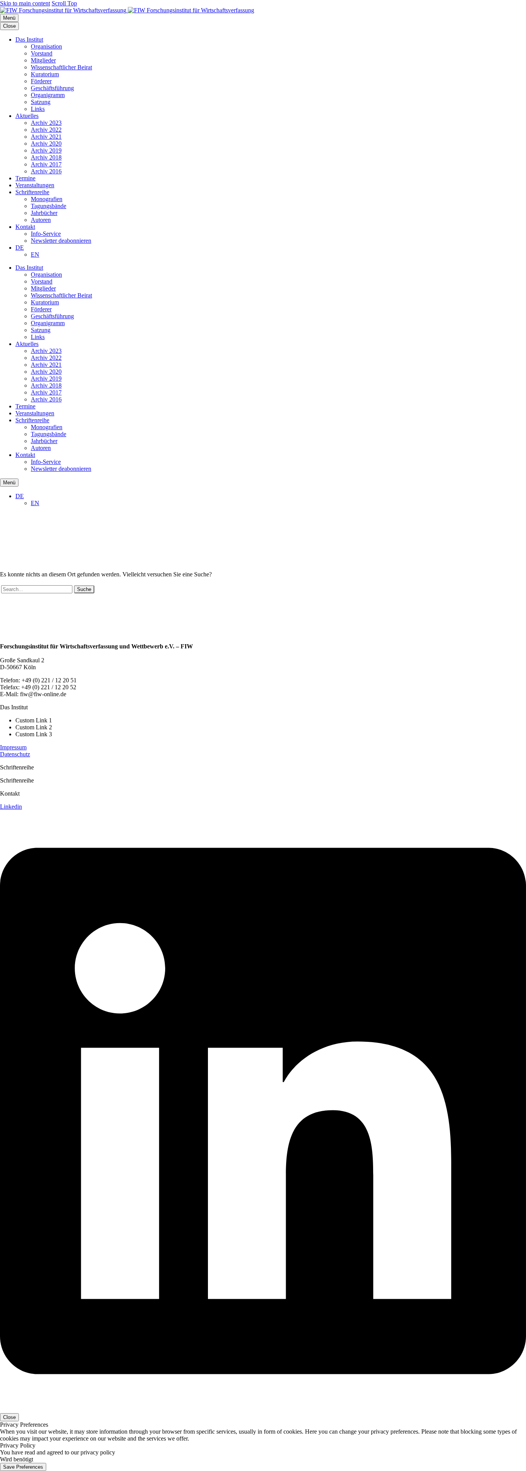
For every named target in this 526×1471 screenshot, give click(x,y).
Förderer (41, 81)
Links (38, 109)
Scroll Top (64, 3)
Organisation (46, 46)
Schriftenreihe (32, 192)
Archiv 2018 (46, 157)
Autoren (41, 220)
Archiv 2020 (46, 143)
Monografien (46, 199)
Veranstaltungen (34, 185)
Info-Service (46, 233)
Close (9, 26)
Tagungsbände (48, 206)
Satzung (40, 102)
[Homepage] (127, 10)
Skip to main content (25, 3)
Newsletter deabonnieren (61, 240)
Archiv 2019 (46, 150)
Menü (9, 18)
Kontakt (25, 226)
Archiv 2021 (46, 136)
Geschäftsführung (52, 88)
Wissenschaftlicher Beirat (61, 67)
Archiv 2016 (46, 171)
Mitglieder (43, 60)
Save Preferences (23, 1467)
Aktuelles (27, 116)
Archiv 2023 (46, 122)
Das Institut (29, 39)
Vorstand (41, 53)
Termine (25, 178)
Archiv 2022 (46, 129)
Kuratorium (45, 74)
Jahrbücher (44, 213)
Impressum (13, 747)
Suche (84, 589)
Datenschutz (15, 754)
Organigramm (48, 95)
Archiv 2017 (46, 164)
